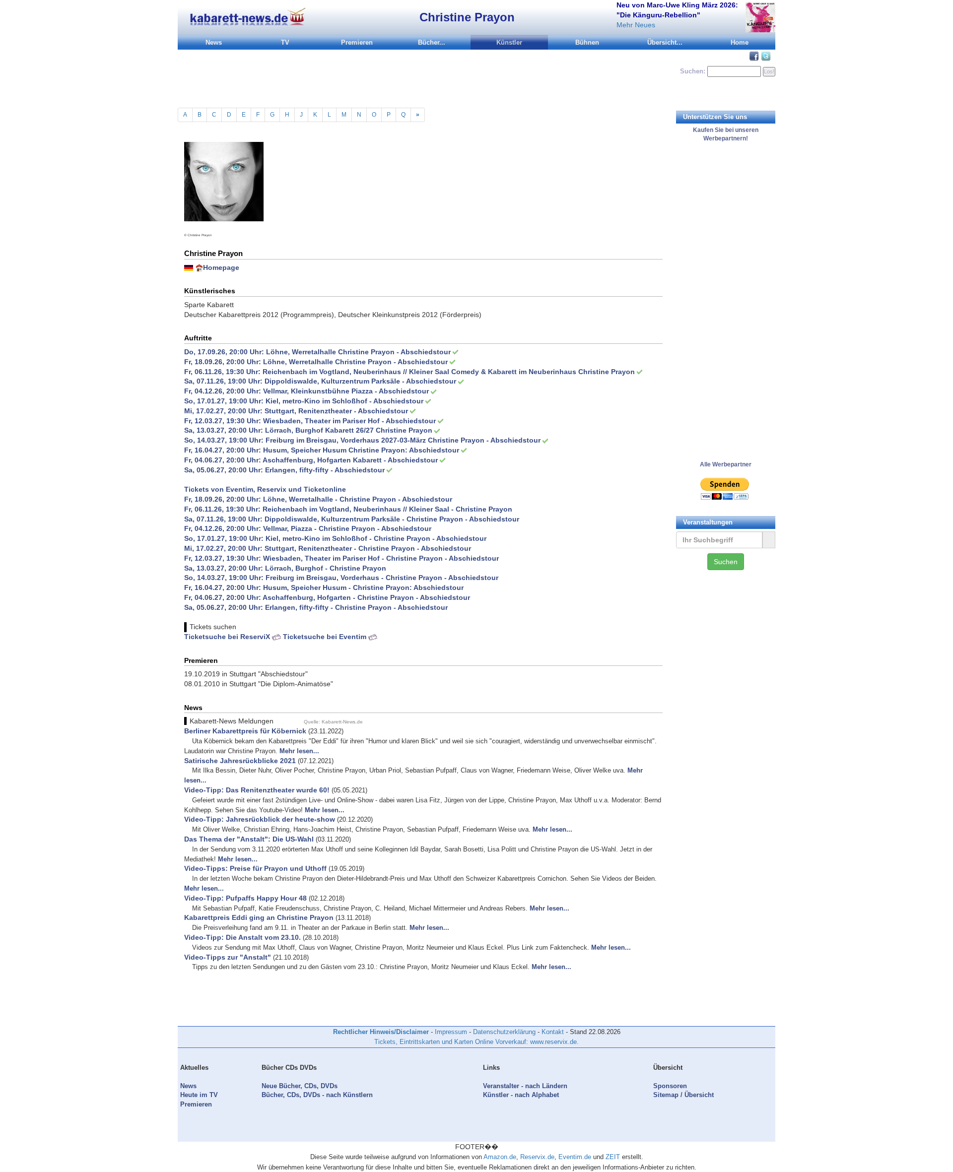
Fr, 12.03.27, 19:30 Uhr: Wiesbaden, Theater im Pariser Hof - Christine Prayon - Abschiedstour (341, 558)
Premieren (357, 42)
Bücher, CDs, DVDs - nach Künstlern (317, 1095)
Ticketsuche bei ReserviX (228, 637)
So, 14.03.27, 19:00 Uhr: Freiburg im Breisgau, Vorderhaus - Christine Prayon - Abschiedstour (341, 578)
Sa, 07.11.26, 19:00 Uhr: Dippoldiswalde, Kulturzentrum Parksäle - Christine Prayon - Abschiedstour (351, 519)
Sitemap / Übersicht (683, 1095)
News (213, 42)
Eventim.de (574, 1157)
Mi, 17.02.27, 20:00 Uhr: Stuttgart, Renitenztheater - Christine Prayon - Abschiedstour (327, 548)
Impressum (451, 1032)
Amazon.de (499, 1157)
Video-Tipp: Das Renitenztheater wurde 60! (257, 790)
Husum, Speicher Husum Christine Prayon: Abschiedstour (361, 450)
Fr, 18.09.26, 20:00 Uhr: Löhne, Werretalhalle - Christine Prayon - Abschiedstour (318, 499)
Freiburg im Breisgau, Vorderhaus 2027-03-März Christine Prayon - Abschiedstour (403, 440)
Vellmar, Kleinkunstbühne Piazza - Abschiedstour (346, 391)
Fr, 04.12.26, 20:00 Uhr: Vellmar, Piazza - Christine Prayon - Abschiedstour (307, 528)
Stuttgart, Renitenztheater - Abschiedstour (336, 411)
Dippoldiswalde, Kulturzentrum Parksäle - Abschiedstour (360, 381)
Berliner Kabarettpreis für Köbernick (245, 731)
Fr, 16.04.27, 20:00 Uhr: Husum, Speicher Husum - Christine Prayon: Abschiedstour (324, 587)
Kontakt (553, 1032)
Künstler (509, 42)
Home (740, 42)
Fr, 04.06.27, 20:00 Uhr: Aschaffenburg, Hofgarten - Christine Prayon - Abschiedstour (327, 597)
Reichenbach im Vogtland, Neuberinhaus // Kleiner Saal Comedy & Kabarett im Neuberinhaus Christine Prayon (449, 372)
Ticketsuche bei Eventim (325, 637)
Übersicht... (664, 42)
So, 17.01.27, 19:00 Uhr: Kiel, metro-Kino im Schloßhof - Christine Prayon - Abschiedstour (335, 538)
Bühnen (587, 42)
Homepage (221, 267)
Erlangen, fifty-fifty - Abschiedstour (325, 470)
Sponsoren (670, 1086)
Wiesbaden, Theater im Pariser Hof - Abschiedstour (349, 421)
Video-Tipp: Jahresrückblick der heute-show (259, 819)
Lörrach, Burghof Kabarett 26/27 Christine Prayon (348, 430)
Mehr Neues (635, 25)
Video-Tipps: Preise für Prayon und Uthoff (255, 868)
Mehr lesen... (299, 751)
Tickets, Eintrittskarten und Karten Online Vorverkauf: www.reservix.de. (476, 1041)
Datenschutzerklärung (504, 1032)
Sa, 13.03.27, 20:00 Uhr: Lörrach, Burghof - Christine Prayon (285, 568)
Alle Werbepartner (725, 464)
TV (285, 42)
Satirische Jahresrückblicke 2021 (240, 761)
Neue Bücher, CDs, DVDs (300, 1086)
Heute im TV (199, 1095)
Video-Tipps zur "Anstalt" (227, 957)
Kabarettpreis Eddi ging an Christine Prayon (259, 917)
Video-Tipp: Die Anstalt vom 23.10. (242, 937)
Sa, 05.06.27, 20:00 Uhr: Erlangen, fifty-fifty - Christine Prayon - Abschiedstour (316, 607)
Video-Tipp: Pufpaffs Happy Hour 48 (245, 898)
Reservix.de (537, 1157)
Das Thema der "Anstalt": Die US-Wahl (249, 839)
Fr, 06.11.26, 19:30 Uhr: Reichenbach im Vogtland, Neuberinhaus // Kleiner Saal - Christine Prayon (348, 509)
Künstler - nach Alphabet (521, 1095)
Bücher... (431, 42)
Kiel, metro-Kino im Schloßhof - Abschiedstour (344, 401)
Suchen (726, 562)
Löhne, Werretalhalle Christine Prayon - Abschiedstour (358, 352)
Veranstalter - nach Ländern (525, 1086)
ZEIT (613, 1157)
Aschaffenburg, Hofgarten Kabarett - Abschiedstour (350, 460)
